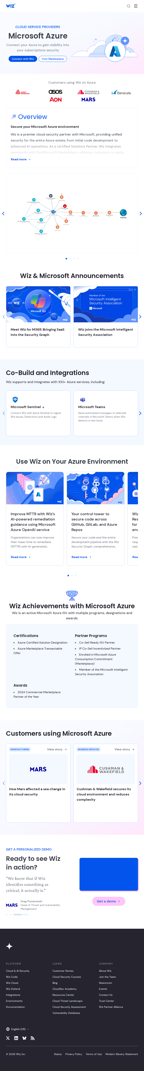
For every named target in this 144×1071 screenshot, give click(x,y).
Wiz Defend (13, 989)
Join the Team (107, 977)
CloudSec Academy (64, 989)
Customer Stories (63, 971)
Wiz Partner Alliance (111, 1007)
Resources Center (63, 995)
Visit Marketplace (53, 59)
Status (58, 1054)
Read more (19, 159)
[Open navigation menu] (136, 6)
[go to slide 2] (70, 258)
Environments (14, 1001)
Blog (55, 983)
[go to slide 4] (77, 258)
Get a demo (106, 901)
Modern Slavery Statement (122, 1054)
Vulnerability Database (66, 1013)
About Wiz (105, 971)
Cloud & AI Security (17, 971)
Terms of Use (94, 1054)
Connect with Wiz (23, 59)
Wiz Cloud (12, 983)
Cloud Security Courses (66, 977)
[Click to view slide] (7, 914)
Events (103, 989)
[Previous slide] (4, 317)
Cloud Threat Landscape (67, 1001)
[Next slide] (140, 317)
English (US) (18, 1029)
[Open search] (128, 6)
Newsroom (105, 983)
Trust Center (106, 1001)
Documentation (15, 1007)
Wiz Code (12, 977)
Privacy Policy (73, 1054)
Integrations (13, 995)
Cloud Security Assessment (69, 1007)
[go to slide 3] (74, 258)
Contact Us (105, 995)
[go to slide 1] (66, 258)
